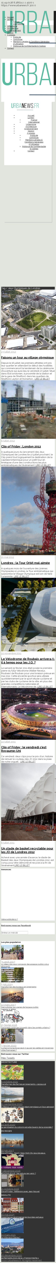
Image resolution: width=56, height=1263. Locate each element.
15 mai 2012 (7, 557)
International (18, 24)
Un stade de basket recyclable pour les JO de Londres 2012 (27, 850)
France (16, 22)
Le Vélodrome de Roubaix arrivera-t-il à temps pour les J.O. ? (28, 660)
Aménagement (14, 30)
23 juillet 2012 (8, 351)
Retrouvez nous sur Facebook (16, 925)
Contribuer (18, 39)
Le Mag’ (10, 19)
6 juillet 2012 (8, 440)
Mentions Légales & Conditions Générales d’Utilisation (34, 142)
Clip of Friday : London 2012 (21, 446)
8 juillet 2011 (7, 842)
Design (10, 33)
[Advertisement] (28, 194)
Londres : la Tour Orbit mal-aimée (25, 563)
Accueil (10, 17)
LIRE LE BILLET (42, 379)
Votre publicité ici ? (9, 919)
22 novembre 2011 (11, 653)
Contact (10, 48)
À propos (11, 35)
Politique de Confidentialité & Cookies (29, 46)
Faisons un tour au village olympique (27, 357)
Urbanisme (12, 26)
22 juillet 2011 (8, 741)
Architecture (12, 28)
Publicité (17, 37)
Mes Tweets (8, 1058)
